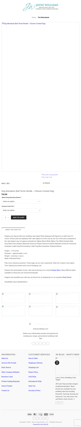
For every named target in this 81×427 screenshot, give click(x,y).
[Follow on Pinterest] (44, 343)
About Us (4, 358)
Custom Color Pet (8, 206)
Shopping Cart (33, 367)
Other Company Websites (10, 372)
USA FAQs (32, 377)
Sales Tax (31, 386)
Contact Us (5, 390)
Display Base (56, 270)
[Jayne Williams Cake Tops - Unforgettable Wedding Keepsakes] (40, 7)
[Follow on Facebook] (33, 343)
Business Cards (7, 377)
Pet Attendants (43, 17)
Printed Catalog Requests (10, 381)
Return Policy (33, 372)
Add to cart (18, 217)
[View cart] (79, 7)
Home (34, 17)
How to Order (33, 358)
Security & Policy (34, 390)
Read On (59, 402)
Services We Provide (8, 363)
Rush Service (6, 367)
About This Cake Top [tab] (13, 229)
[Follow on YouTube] (47, 343)
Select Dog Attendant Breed (11, 197)
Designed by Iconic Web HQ (40, 424)
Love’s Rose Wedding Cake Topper (66, 379)
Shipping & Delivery (35, 363)
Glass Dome (66, 277)
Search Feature (6, 386)
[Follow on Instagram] (37, 343)
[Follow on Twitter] (40, 343)
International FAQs (34, 381)
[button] (2, 6)
